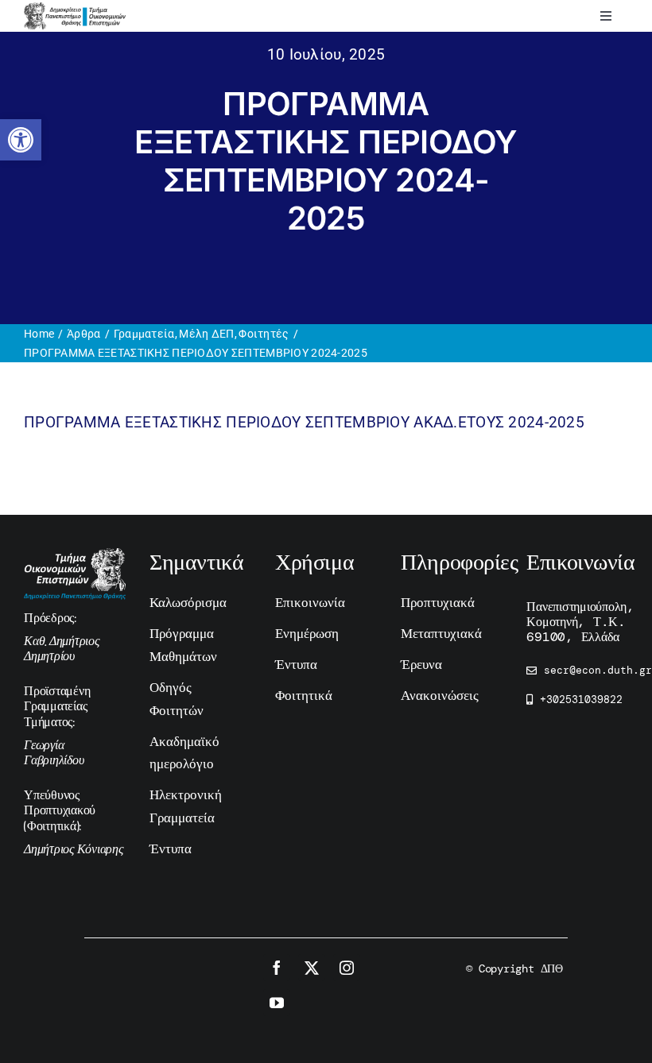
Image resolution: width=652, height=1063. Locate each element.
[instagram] (346, 967)
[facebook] (276, 967)
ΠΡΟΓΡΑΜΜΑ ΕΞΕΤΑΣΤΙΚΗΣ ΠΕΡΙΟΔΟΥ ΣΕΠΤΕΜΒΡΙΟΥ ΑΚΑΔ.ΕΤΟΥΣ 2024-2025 (304, 422)
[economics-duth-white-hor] (75, 556)
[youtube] (276, 1002)
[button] (20, 139)
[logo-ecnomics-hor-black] (75, 10)
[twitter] (311, 967)
